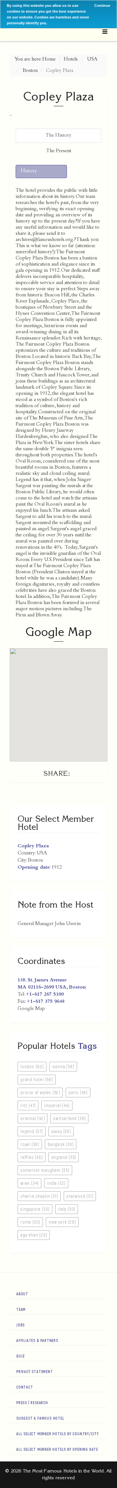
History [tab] (29, 171)
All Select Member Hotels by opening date (57, 1449)
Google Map (31, 1009)
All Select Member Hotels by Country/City (57, 1433)
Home (49, 59)
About (22, 1293)
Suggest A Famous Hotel (40, 1418)
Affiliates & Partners (37, 1340)
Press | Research (32, 1402)
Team (21, 1309)
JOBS (20, 1324)
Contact (24, 1387)
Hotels (71, 59)
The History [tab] (59, 135)
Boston (30, 71)
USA (92, 59)
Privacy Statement (34, 1371)
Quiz (20, 1356)
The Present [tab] (58, 151)
